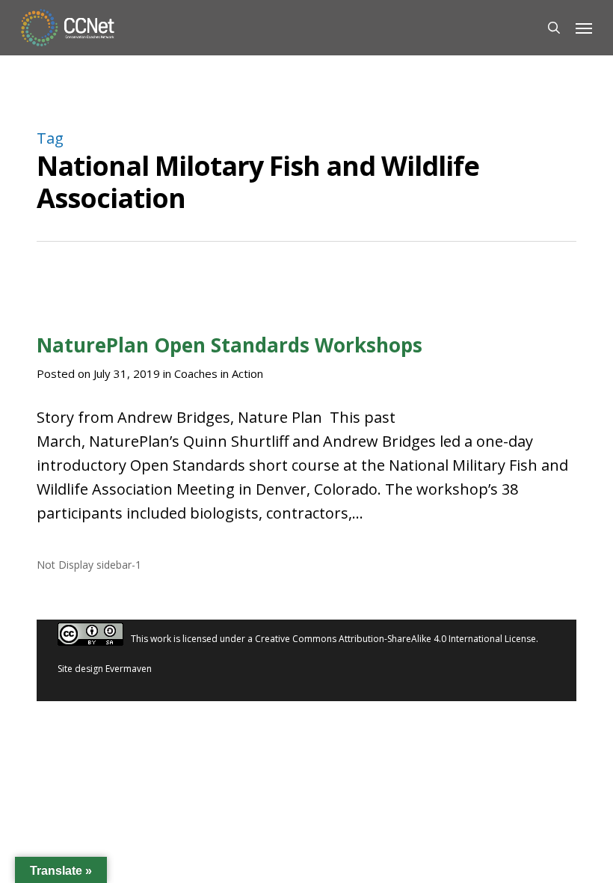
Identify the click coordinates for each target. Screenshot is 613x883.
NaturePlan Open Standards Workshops (229, 344)
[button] (584, 27)
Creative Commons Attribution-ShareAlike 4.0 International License (395, 639)
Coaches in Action (218, 373)
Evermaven (128, 668)
